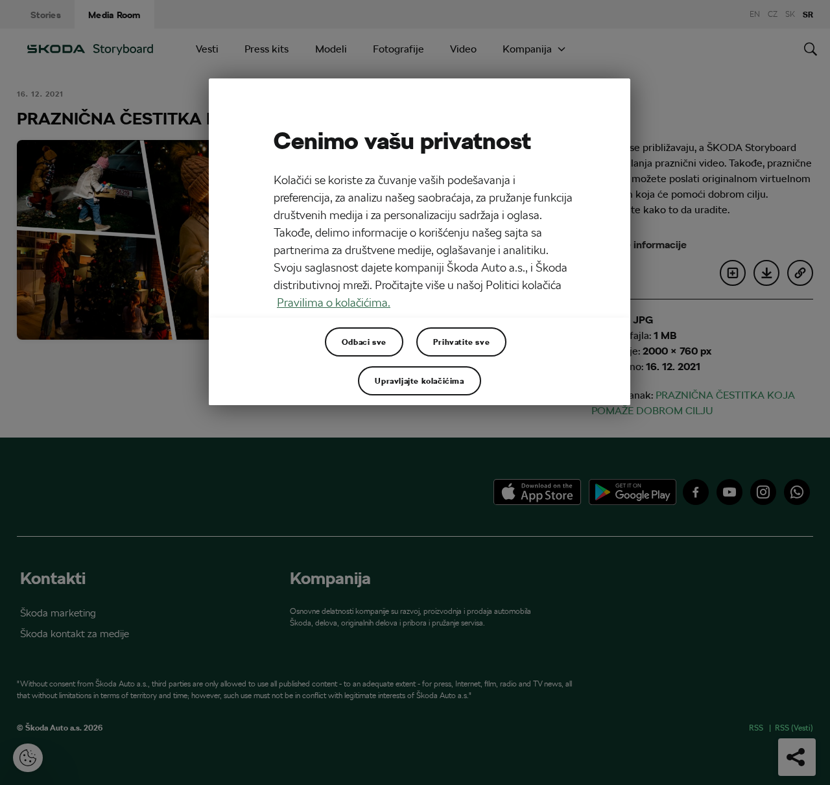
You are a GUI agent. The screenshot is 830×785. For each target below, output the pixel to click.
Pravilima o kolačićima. (333, 302)
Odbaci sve (364, 341)
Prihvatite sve (461, 341)
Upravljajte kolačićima (419, 380)
